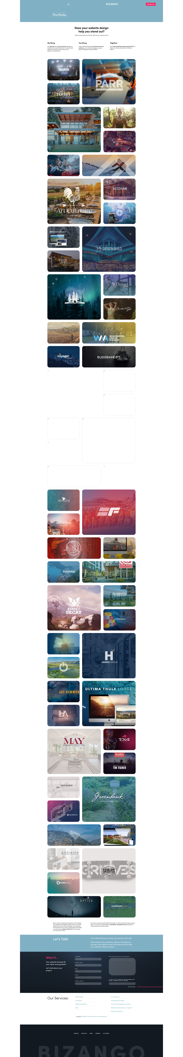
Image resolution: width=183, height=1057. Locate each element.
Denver (96, 1016)
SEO (76, 1008)
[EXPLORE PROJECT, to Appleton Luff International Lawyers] (63, 452)
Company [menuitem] (98, 1033)
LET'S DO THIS (131, 986)
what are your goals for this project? (119, 956)
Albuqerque (103, 1016)
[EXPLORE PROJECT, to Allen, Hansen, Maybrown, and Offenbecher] (119, 476)
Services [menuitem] (76, 1033)
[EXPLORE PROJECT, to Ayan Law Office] (63, 643)
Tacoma (89, 1016)
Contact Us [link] (150, 4)
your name (77, 956)
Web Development (117, 1011)
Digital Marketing (81, 1004)
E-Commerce (115, 997)
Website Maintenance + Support (121, 1008)
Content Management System (121, 1004)
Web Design (79, 997)
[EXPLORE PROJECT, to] (63, 69)
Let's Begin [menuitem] (106, 1033)
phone (77, 974)
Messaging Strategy (117, 1000)
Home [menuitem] (91, 1033)
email (77, 968)
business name (78, 962)
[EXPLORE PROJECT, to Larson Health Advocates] (63, 715)
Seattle (84, 1016)
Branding (78, 1000)
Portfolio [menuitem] (84, 1033)
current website (79, 981)
